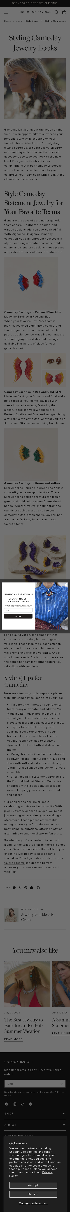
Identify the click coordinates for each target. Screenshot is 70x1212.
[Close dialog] (66, 584)
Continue (18, 616)
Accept (33, 1185)
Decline (33, 1194)
